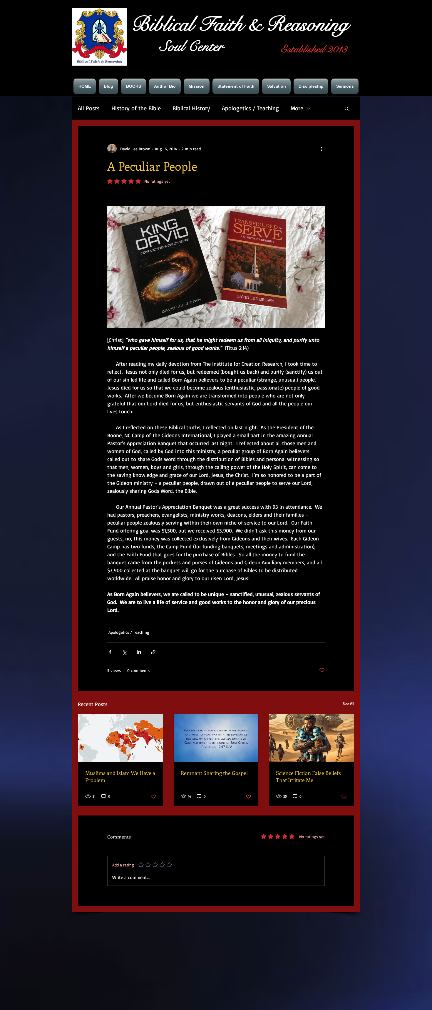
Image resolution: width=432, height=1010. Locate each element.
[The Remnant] (216, 738)
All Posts (89, 108)
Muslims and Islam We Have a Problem (120, 776)
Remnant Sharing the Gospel (214, 772)
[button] (346, 108)
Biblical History (191, 108)
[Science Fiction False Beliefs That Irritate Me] (311, 738)
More (297, 108)
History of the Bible (136, 108)
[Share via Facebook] (110, 652)
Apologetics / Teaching (250, 108)
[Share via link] (153, 652)
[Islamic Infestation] (120, 738)
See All (348, 703)
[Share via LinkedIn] (139, 652)
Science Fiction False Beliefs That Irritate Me (308, 776)
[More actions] (321, 148)
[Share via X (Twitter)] (124, 652)
